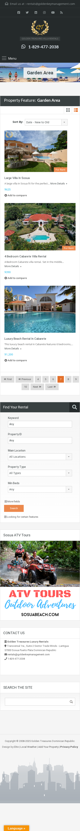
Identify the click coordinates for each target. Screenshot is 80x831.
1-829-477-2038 (43, 47)
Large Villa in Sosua (17, 178)
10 (25, 386)
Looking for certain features (22, 516)
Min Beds (13, 483)
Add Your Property (48, 746)
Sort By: (18, 122)
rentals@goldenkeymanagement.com (51, 4)
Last (50, 386)
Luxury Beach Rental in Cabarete (25, 338)
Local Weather (28, 746)
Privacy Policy (69, 746)
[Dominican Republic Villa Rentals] (40, 28)
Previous (26, 379)
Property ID (15, 434)
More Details (57, 183)
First (9, 379)
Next (35, 386)
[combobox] (46, 122)
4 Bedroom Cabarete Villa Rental (25, 256)
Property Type (17, 466)
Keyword (13, 417)
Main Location (16, 450)
